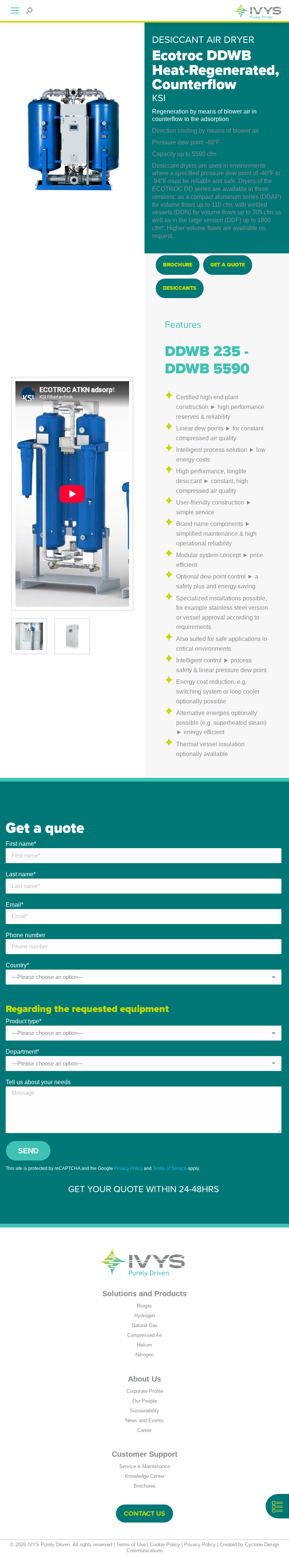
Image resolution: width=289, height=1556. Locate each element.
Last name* (21, 874)
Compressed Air (144, 1335)
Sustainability (144, 1411)
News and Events (144, 1420)
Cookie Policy (165, 1544)
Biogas (144, 1306)
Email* (14, 904)
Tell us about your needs (38, 1082)
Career (144, 1430)
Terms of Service (170, 1168)
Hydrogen (144, 1315)
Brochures (145, 1486)
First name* (21, 844)
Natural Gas (145, 1325)
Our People (144, 1401)
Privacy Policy (128, 1168)
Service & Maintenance (144, 1466)
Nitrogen (144, 1355)
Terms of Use (131, 1544)
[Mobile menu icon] (15, 10)
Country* (17, 965)
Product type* (23, 1021)
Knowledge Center (144, 1476)
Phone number (25, 935)
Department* (22, 1051)
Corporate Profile (144, 1391)
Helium (144, 1345)
